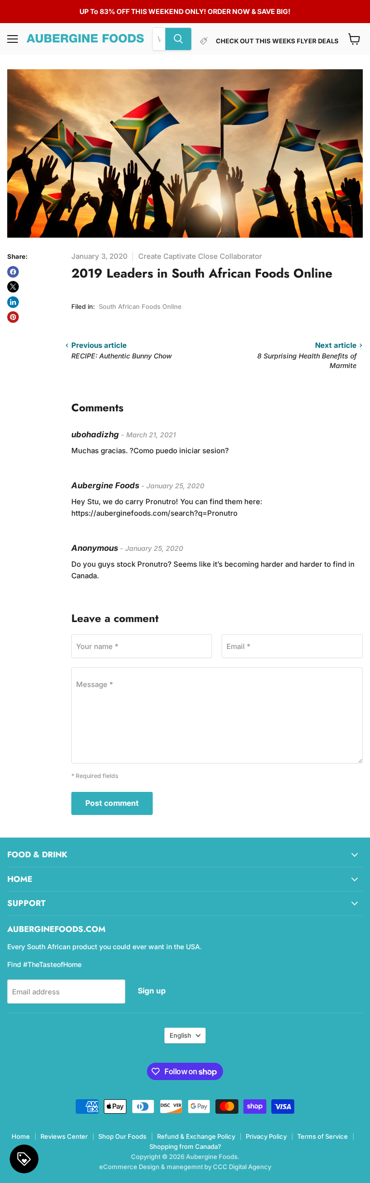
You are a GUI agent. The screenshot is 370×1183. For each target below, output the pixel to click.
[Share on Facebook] (13, 272)
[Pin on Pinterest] (13, 317)
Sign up (152, 990)
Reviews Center (64, 1136)
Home (21, 1136)
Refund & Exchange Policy (196, 1136)
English (180, 1035)
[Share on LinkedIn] (13, 302)
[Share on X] (13, 287)
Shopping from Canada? (185, 1146)
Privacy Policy (266, 1136)
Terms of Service (322, 1136)
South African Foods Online (140, 306)
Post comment (112, 803)
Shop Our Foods (122, 1136)
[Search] (178, 39)
